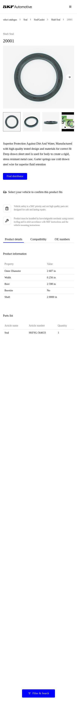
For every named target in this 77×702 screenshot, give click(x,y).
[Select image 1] (12, 121)
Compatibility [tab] (38, 239)
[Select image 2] (31, 121)
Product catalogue (9, 19)
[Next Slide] (69, 77)
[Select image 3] (50, 121)
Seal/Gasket (39, 19)
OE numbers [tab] (62, 239)
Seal (25, 19)
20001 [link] (70, 19)
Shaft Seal (55, 19)
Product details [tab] (13, 239)
